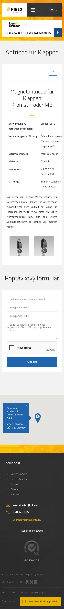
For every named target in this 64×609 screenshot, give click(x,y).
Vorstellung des (19, 474)
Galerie (14, 489)
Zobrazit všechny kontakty (27, 520)
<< (53, 71)
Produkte (15, 484)
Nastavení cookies (10, 601)
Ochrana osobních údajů (32, 592)
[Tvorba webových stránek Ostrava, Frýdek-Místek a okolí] (31, 583)
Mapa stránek (8, 592)
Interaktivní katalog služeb (42, 601)
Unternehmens (19, 479)
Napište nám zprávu (32, 531)
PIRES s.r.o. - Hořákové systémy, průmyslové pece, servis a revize (14, 10)
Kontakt (15, 494)
